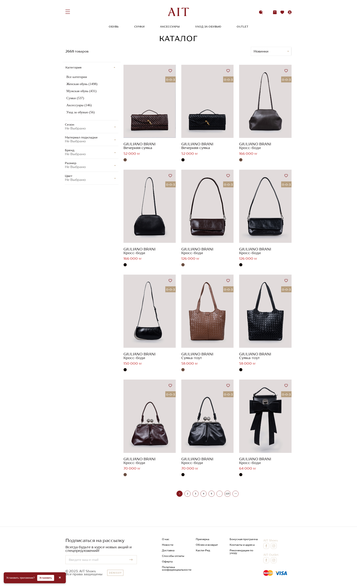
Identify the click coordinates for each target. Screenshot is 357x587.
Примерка (202, 539)
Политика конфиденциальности (176, 568)
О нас (165, 539)
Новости (167, 544)
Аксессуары (170, 26)
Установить (45, 578)
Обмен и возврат (207, 544)
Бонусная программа (244, 539)
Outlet (242, 26)
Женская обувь (81, 84)
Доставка (168, 550)
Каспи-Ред (203, 550)
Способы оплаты (173, 556)
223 (227, 493)
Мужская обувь (81, 91)
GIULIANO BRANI (139, 144)
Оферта (167, 561)
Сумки (139, 26)
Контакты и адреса (242, 544)
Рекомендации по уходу (241, 552)
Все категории (76, 77)
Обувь (114, 26)
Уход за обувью (208, 26)
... (219, 493)
